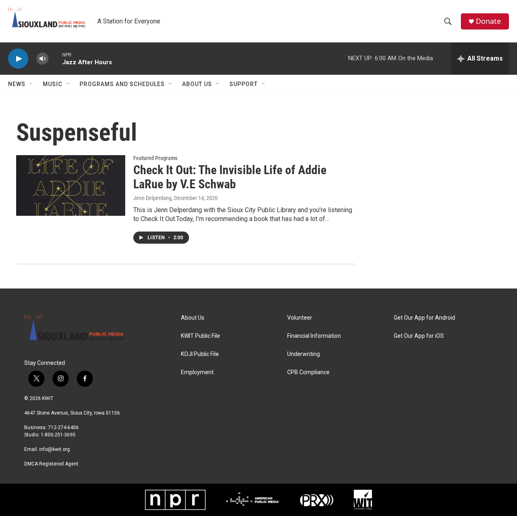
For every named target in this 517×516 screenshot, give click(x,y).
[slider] (55, 58)
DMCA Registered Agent (51, 464)
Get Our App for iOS (419, 336)
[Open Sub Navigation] (31, 84)
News (16, 84)
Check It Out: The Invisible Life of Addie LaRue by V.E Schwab (229, 177)
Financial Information (314, 336)
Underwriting (303, 354)
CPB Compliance (308, 372)
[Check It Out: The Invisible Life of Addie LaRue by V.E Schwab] (70, 185)
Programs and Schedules (122, 84)
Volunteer (299, 318)
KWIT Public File (200, 336)
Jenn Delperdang (152, 198)
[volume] (42, 59)
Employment (197, 372)
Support (243, 84)
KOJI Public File (200, 354)
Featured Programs (155, 158)
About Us (197, 84)
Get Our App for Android (424, 318)
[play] (18, 58)
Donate (488, 21)
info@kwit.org (54, 449)
